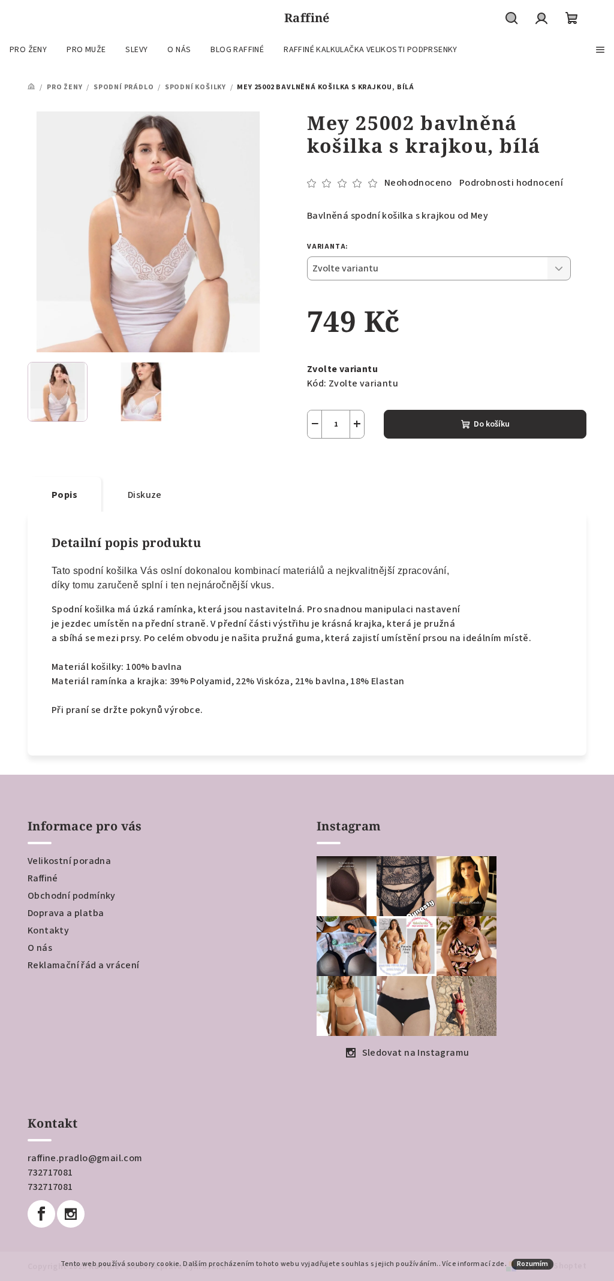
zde (498, 1264)
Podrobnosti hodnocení (511, 182)
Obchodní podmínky (72, 895)
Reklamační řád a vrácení (84, 965)
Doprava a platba (66, 913)
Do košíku (492, 424)
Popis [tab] (64, 494)
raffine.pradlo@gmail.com (85, 1158)
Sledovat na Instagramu (415, 1052)
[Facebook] (41, 1214)
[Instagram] (71, 1214)
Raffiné (43, 878)
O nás (40, 947)
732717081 (50, 1172)
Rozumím (532, 1264)
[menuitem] (28, 50)
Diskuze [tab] (145, 494)
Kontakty (48, 930)
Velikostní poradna (69, 861)
